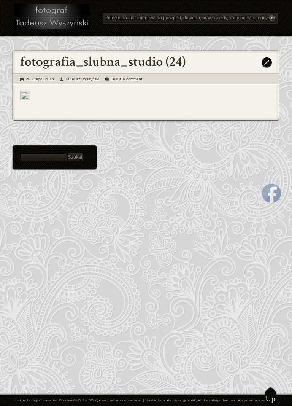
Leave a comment (126, 79)
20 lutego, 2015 (40, 79)
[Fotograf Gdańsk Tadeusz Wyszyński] (55, 18)
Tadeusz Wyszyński (82, 79)
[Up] (270, 396)
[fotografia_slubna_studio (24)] (25, 96)
